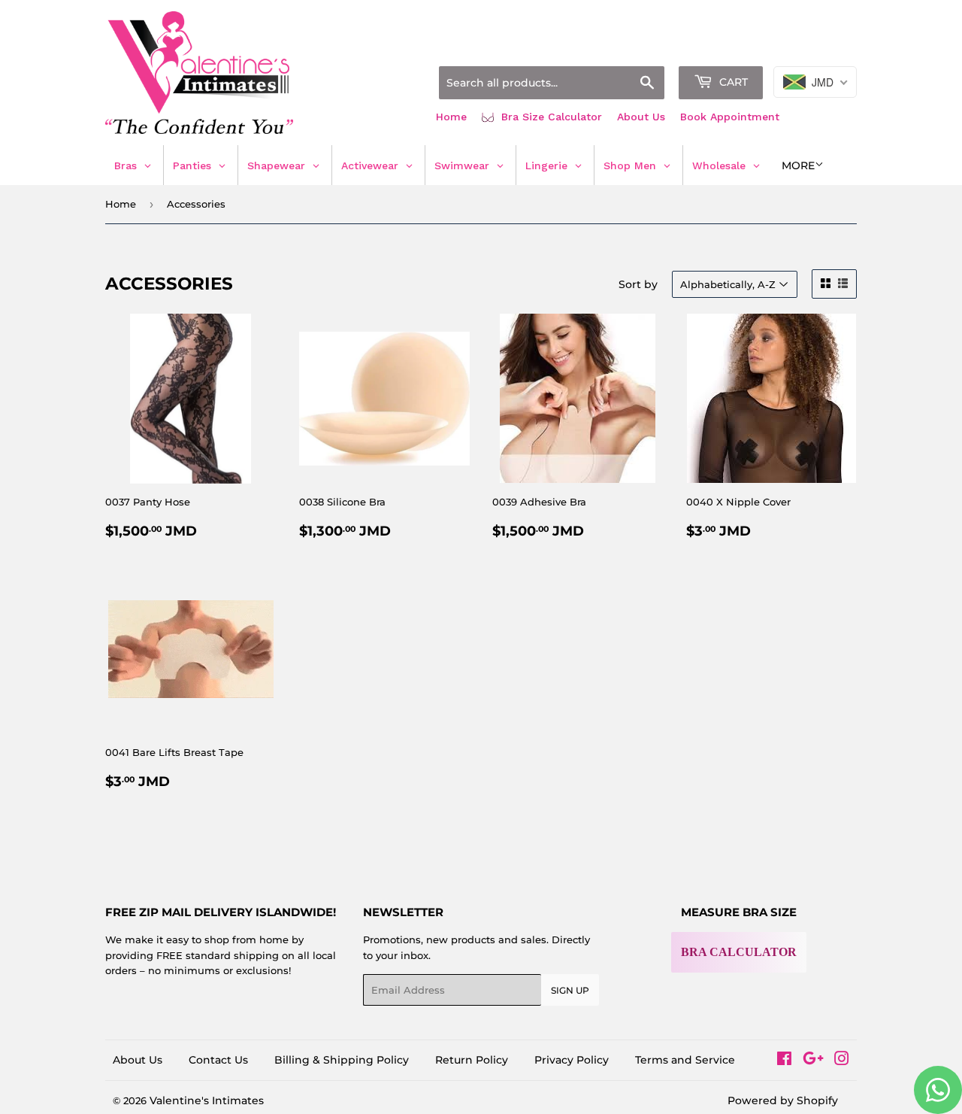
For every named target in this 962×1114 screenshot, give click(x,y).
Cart (732, 82)
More (798, 165)
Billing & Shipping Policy (341, 1060)
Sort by (638, 284)
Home (451, 117)
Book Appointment (729, 117)
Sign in (738, 47)
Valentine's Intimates (207, 1100)
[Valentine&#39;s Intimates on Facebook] (784, 1061)
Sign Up (570, 990)
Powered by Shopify (783, 1100)
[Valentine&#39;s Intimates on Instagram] (841, 1061)
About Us (641, 117)
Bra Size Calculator (550, 117)
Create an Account (815, 47)
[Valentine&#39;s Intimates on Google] (813, 1061)
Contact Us (218, 1060)
